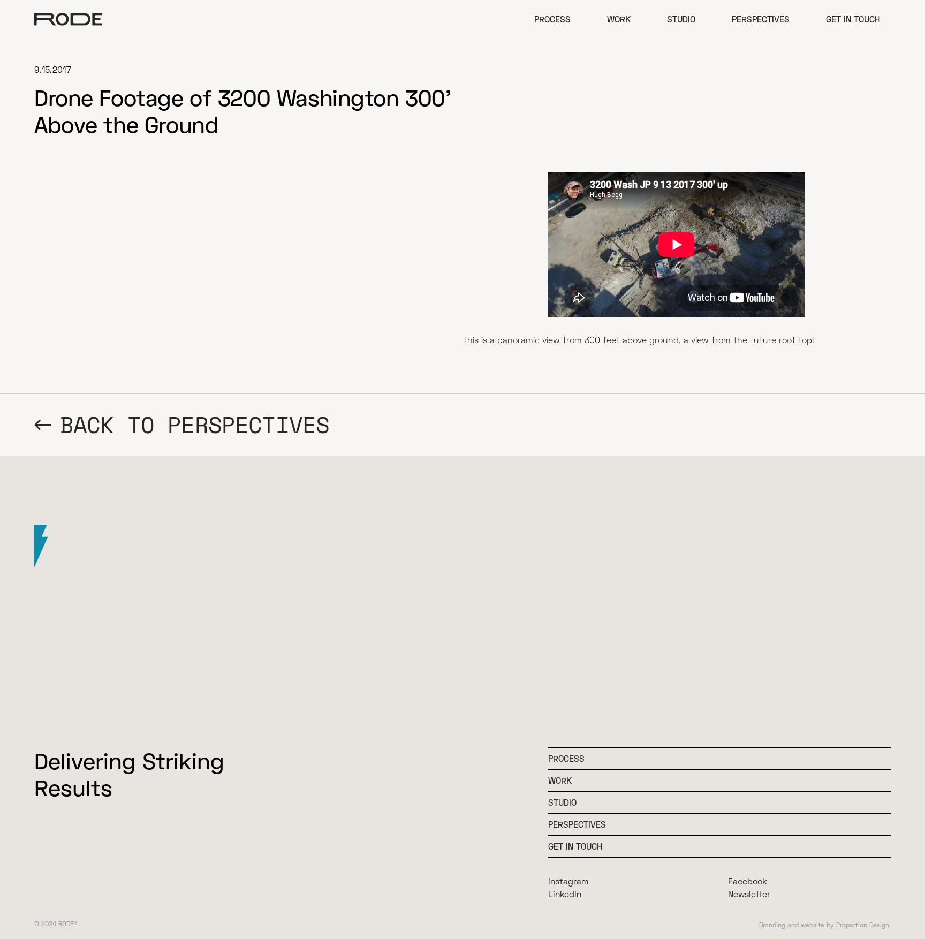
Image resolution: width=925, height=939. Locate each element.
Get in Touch (853, 19)
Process (552, 19)
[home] (68, 19)
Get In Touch (575, 846)
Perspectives (761, 19)
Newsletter (749, 894)
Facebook (747, 881)
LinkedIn (564, 894)
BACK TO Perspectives (194, 424)
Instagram (568, 881)
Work (619, 19)
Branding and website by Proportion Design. (825, 925)
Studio (681, 19)
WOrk (560, 780)
